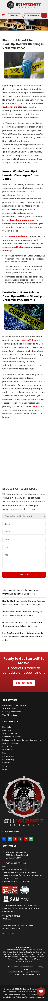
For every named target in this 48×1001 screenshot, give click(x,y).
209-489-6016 (25, 881)
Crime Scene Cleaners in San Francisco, (25, 967)
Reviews (6, 762)
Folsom (32, 954)
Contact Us (7, 746)
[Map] (31, 839)
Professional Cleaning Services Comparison (21, 740)
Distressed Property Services (14, 705)
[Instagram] (20, 839)
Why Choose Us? (9, 733)
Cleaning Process (10, 743)
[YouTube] (26, 839)
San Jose (12, 959)
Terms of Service (32, 997)
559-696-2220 (20, 869)
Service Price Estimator (12, 736)
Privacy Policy (8, 759)
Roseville (16, 956)
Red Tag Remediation (11, 712)
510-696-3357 (31, 872)
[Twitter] (10, 839)
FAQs (4, 769)
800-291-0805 (33, 15)
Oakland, (25, 969)
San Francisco (38, 956)
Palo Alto (7, 956)
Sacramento (25, 956)
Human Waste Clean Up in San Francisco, (25, 972)
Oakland (39, 954)
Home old (6, 727)
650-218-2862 (13, 878)
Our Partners (7, 749)
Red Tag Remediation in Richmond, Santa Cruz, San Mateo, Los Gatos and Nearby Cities (22, 637)
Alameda (17, 954)
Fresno (25, 954)
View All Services (9, 715)
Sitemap (6, 766)
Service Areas (8, 756)
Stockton (20, 959)
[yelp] (15, 839)
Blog (4, 753)
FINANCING (14, 15)
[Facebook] (4, 839)
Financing (6, 730)
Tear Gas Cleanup (10, 708)
